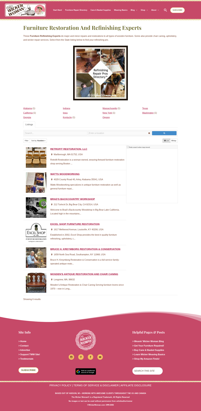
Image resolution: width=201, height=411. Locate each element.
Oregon (106, 117)
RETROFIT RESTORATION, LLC (68, 149)
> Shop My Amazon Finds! (145, 359)
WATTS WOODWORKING (65, 174)
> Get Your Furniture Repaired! (148, 346)
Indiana (66, 108)
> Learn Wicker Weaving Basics (148, 354)
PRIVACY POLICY (60, 385)
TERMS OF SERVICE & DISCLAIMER (96, 385)
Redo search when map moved (139, 147)
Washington (148, 113)
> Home (22, 341)
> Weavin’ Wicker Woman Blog (148, 341)
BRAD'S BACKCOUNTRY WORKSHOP (72, 199)
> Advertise (24, 350)
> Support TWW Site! (29, 354)
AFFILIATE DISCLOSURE (136, 385)
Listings (29, 124)
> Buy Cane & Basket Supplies (148, 350)
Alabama (27, 108)
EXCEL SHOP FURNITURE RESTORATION (75, 224)
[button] (136, 10)
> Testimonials (25, 359)
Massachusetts (110, 108)
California (28, 113)
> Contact (23, 346)
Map (174, 141)
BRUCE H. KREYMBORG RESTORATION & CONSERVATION (85, 249)
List (167, 141)
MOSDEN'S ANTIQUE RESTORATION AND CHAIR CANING (84, 274)
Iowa (65, 113)
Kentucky (67, 117)
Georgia (27, 117)
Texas (145, 108)
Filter (26, 141)
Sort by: (37, 141)
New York (107, 113)
